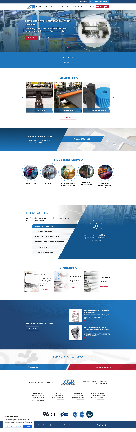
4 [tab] (70, 47)
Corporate (98, 2)
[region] (18, 421)
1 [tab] (65, 47)
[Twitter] (100, 425)
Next (113, 97)
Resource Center (72, 7)
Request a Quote (102, 7)
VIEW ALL (68, 117)
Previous (22, 97)
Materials (47, 7)
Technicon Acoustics (101, 383)
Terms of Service (50, 382)
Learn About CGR (68, 63)
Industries (54, 7)
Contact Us (88, 7)
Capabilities (39, 7)
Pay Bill (106, 2)
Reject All (18, 426)
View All (68, 194)
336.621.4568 (40, 401)
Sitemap (40, 382)
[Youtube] (105, 425)
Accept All (27, 426)
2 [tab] (67, 47)
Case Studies (62, 7)
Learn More (32, 328)
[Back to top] (131, 425)
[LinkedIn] (102, 425)
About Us (81, 7)
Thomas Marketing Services (66, 425)
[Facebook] (97, 425)
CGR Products (35, 425)
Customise (9, 426)
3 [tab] (68, 47)
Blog (91, 2)
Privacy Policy (86, 381)
